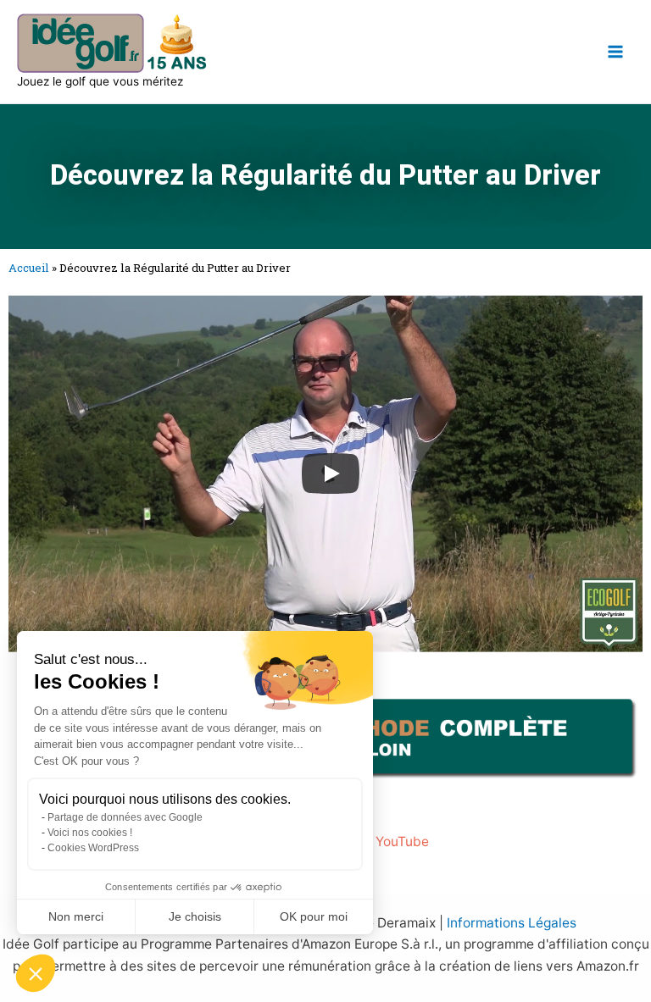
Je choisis (195, 916)
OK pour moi (314, 916)
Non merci (75, 916)
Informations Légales (511, 923)
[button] (35, 973)
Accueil (28, 267)
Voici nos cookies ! (89, 833)
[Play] (330, 473)
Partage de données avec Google (125, 817)
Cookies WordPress (93, 848)
